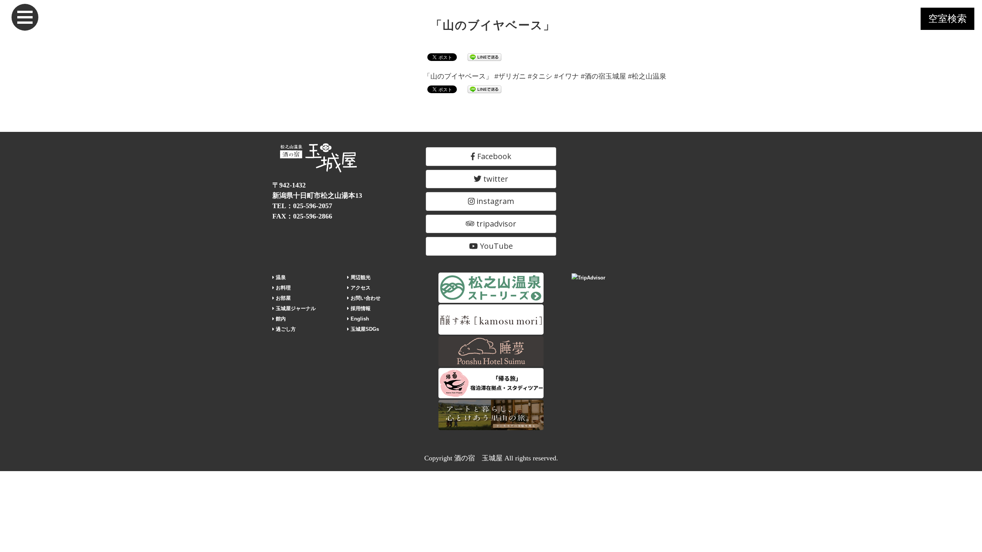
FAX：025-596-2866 (302, 216)
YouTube (495, 246)
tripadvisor (495, 224)
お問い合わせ (365, 298)
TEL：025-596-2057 (302, 206)
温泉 (280, 277)
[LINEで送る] (484, 57)
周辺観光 (360, 277)
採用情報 (360, 308)
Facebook (493, 156)
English (359, 319)
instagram (494, 201)
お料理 (282, 288)
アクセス (360, 288)
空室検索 (947, 18)
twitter (494, 179)
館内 (280, 319)
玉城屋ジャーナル (295, 308)
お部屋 (282, 298)
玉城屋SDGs (364, 329)
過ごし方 (285, 329)
